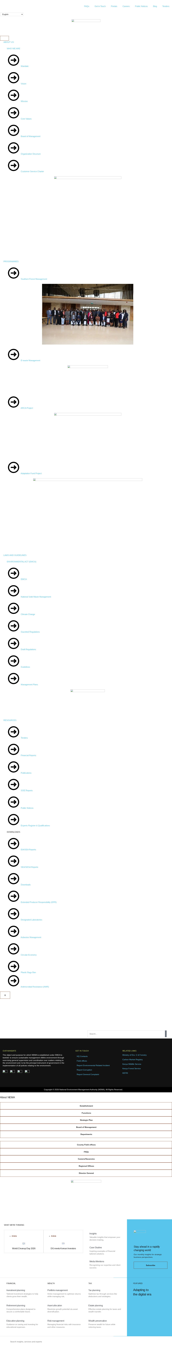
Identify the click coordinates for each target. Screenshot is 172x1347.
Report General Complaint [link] (88, 1074)
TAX (90, 1283)
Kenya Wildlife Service (131, 1064)
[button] (86, 1105)
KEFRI (125, 1073)
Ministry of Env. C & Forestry (134, 1055)
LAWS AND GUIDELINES (14, 555)
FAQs (86, 6)
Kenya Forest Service (131, 1068)
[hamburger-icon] (4, 38)
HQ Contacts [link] (82, 1056)
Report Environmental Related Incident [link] (93, 1065)
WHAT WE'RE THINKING (14, 1225)
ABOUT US (8, 42)
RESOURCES (9, 720)
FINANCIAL (11, 1283)
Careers (126, 6)
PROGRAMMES (11, 261)
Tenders (165, 6)
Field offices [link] (82, 1061)
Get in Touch (100, 6)
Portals (114, 6)
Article (14, 1236)
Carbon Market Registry (132, 1059)
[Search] (166, 1033)
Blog (155, 6)
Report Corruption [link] (84, 1070)
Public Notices (141, 6)
